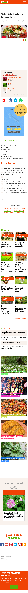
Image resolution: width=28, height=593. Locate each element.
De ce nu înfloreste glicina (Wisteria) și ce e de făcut (6, 309)
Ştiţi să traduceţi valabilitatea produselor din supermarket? (7, 267)
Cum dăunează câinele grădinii (19, 289)
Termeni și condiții (6, 556)
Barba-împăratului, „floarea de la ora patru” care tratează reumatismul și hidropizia (13, 515)
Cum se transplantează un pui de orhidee (7, 289)
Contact (3, 558)
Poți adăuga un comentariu (11, 220)
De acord (14, 587)
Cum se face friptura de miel (11, 343)
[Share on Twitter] (15, 100)
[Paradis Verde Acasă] (4, 2)
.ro (16, 75)
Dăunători (20, 278)
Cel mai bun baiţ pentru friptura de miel (13, 333)
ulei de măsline (7, 208)
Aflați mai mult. (5, 582)
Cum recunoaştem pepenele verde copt (20, 309)
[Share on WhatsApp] (21, 100)
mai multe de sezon (20, 318)
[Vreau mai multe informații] (14, 121)
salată (23, 208)
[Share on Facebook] (10, 100)
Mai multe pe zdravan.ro (19, 94)
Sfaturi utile (7, 255)
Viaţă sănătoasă (20, 235)
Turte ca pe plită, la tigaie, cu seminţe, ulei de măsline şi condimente (20, 267)
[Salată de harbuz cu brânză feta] (14, 31)
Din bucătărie (21, 255)
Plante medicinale (11, 494)
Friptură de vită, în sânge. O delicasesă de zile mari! (13, 338)
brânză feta (20, 213)
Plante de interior (6, 235)
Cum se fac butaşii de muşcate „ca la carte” (6, 245)
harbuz (12, 213)
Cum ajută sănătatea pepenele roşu (19, 245)
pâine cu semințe (19, 210)
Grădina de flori (6, 299)
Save (4, 37)
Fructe (19, 298)
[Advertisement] (14, 8)
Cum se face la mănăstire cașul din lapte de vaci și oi (12, 347)
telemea (16, 208)
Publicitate (4, 559)
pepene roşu (7, 210)
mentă (6, 213)
